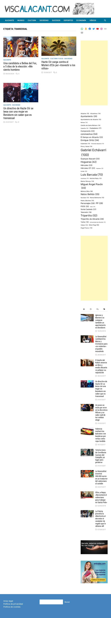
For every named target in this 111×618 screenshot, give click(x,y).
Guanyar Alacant (90, 159)
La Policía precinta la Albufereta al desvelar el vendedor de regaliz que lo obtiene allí (100, 518)
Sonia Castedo (88, 209)
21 (18, 122)
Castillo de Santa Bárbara (90, 125)
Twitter (85, 222)
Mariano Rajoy (96, 178)
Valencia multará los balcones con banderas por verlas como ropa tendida (100, 435)
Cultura (32, 20)
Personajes (88, 203)
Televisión (86, 212)
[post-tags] (104, 309)
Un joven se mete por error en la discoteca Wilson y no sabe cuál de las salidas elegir (101, 412)
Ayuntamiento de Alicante (91, 119)
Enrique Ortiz (90, 140)
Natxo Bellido (90, 194)
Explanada (85, 143)
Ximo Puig (94, 225)
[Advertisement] (94, 72)
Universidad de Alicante (98, 222)
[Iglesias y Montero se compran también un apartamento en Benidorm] (87, 315)
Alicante (9, 20)
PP (99, 203)
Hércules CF (88, 168)
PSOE (85, 206)
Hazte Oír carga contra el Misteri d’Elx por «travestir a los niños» (58, 65)
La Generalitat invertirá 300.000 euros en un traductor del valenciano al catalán (101, 477)
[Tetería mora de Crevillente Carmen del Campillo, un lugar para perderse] (87, 450)
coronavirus (89, 134)
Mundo (20, 20)
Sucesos (56, 20)
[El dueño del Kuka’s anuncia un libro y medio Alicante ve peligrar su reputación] (87, 360)
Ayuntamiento (89, 116)
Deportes (68, 20)
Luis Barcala (92, 174)
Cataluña (84, 128)
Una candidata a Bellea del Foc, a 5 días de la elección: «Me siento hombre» (20, 66)
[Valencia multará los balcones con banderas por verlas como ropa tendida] (87, 429)
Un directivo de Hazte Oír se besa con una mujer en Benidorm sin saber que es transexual (18, 113)
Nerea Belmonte (97, 197)
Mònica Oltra (87, 191)
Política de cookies (11, 607)
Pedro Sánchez (87, 200)
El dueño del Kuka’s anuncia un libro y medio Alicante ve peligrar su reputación (101, 366)
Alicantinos (95, 113)
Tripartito (89, 215)
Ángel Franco (86, 228)
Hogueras (89, 161)
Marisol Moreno (87, 181)
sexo (92, 206)
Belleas (84, 122)
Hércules (86, 165)
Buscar (67, 602)
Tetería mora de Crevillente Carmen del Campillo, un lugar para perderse (100, 456)
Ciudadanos (95, 128)
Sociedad (44, 20)
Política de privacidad (13, 604)
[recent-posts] (90, 309)
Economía (81, 20)
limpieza (99, 168)
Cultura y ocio (56, 58)
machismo (85, 178)
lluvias (84, 171)
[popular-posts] (84, 309)
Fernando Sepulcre (97, 143)
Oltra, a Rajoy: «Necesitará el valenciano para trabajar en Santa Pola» (101, 497)
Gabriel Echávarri (93, 152)
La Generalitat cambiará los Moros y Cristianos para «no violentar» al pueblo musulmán (101, 343)
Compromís (88, 131)
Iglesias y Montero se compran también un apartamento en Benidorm (100, 321)
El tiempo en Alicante (92, 137)
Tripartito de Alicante (92, 219)
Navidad (85, 197)
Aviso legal (8, 601)
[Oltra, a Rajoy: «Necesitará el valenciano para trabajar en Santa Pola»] (87, 493)
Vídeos (93, 20)
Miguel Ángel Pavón (92, 186)
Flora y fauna (86, 146)
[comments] (97, 309)
